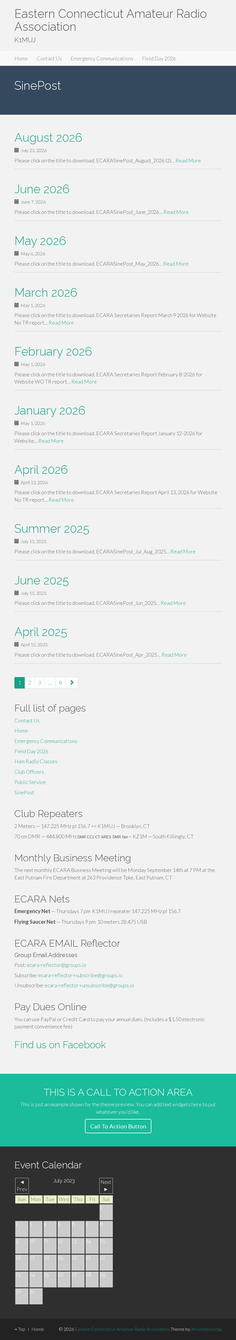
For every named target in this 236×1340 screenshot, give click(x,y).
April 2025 (40, 632)
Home (21, 58)
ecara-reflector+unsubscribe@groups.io (89, 985)
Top (21, 1329)
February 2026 (53, 351)
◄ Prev (22, 1186)
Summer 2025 (52, 529)
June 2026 (42, 189)
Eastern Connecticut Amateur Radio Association (110, 20)
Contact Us (49, 58)
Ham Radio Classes (35, 761)
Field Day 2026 (159, 58)
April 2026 (41, 470)
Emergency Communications (102, 58)
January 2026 (49, 410)
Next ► (105, 1186)
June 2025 (41, 580)
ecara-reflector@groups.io (56, 965)
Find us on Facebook (60, 1044)
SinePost (24, 792)
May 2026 (40, 241)
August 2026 (48, 138)
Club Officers (29, 771)
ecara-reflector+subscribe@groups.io (80, 975)
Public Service (30, 782)
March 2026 (45, 292)
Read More (188, 160)
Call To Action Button (118, 1126)
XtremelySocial (206, 1329)
